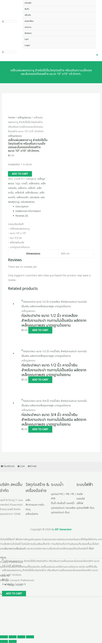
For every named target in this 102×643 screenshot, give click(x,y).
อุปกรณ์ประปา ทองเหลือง (63, 508)
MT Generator (63, 529)
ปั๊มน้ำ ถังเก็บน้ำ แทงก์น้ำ (63, 503)
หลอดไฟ (80, 499)
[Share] (21, 636)
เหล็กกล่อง (34, 183)
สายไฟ (79, 494)
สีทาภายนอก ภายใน (35, 505)
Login (27, 45)
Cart (27, 39)
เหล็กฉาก (22, 188)
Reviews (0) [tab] (21, 216)
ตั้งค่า (91, 549)
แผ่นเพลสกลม (28, 202)
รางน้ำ (25, 183)
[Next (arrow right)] (13, 641)
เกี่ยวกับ (28, 15)
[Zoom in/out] (4, 636)
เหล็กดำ (31, 188)
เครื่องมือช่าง (32, 514)
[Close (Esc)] (30, 636)
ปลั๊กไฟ (79, 503)
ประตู (28, 509)
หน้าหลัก (28, 2)
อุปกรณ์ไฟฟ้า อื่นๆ (85, 508)
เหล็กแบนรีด (22, 197)
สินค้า (27, 9)
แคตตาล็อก (29, 21)
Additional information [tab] (28, 211)
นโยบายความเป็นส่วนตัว (14, 549)
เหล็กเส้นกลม (31, 193)
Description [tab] (22, 206)
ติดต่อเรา (28, 33)
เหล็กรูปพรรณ (24, 117)
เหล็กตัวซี (19, 193)
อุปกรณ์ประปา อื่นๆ (60, 512)
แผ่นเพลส (34, 197)
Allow (3, 557)
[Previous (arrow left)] (4, 641)
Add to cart (20, 174)
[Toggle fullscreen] (13, 636)
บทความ (28, 27)
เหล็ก (28, 500)
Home (11, 117)
